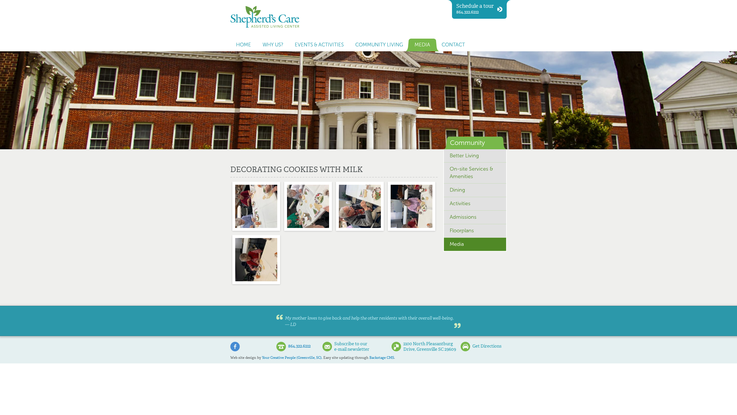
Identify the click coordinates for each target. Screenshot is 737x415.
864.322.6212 (475, 9)
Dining (457, 190)
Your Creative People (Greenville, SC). (292, 357)
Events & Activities (319, 45)
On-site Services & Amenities (471, 173)
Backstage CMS (381, 357)
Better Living (464, 155)
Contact (453, 45)
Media (422, 45)
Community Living (379, 45)
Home (243, 45)
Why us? (273, 45)
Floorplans (462, 230)
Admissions (463, 217)
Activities (460, 203)
